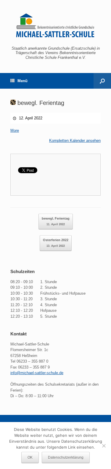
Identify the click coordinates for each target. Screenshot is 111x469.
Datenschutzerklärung (65, 457)
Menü (22, 81)
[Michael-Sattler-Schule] (55, 25)
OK (30, 457)
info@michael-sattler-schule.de (36, 373)
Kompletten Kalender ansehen (75, 140)
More (14, 130)
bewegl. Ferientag (40, 103)
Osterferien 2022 (55, 242)
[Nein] (104, 446)
